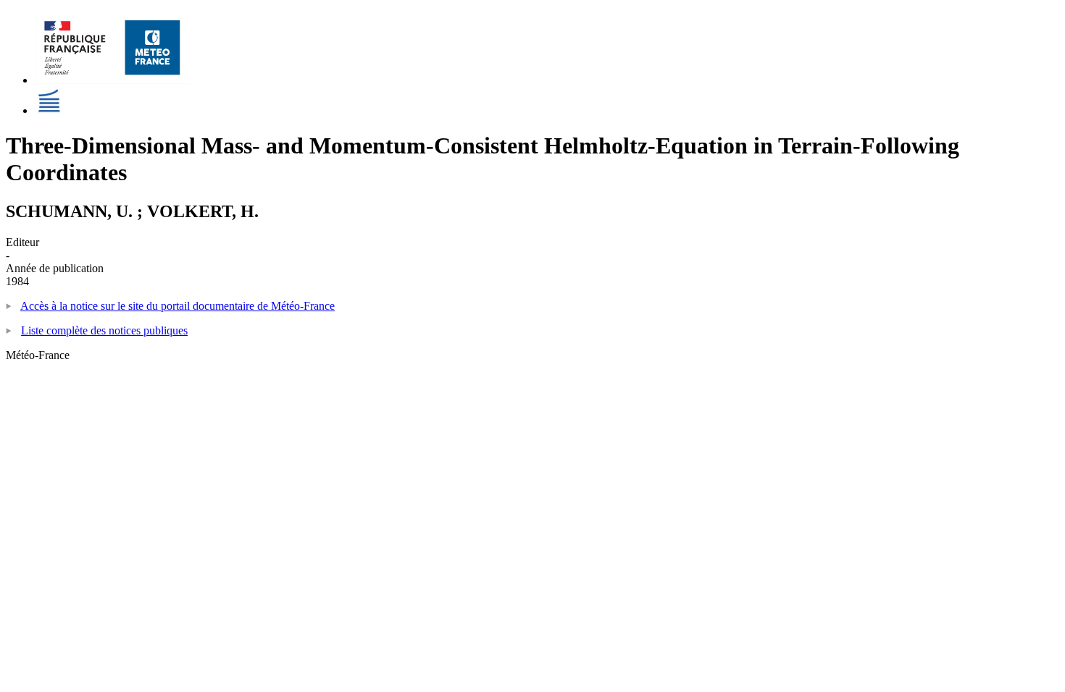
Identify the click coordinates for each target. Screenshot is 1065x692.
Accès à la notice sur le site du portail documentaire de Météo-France (177, 306)
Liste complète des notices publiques (104, 330)
